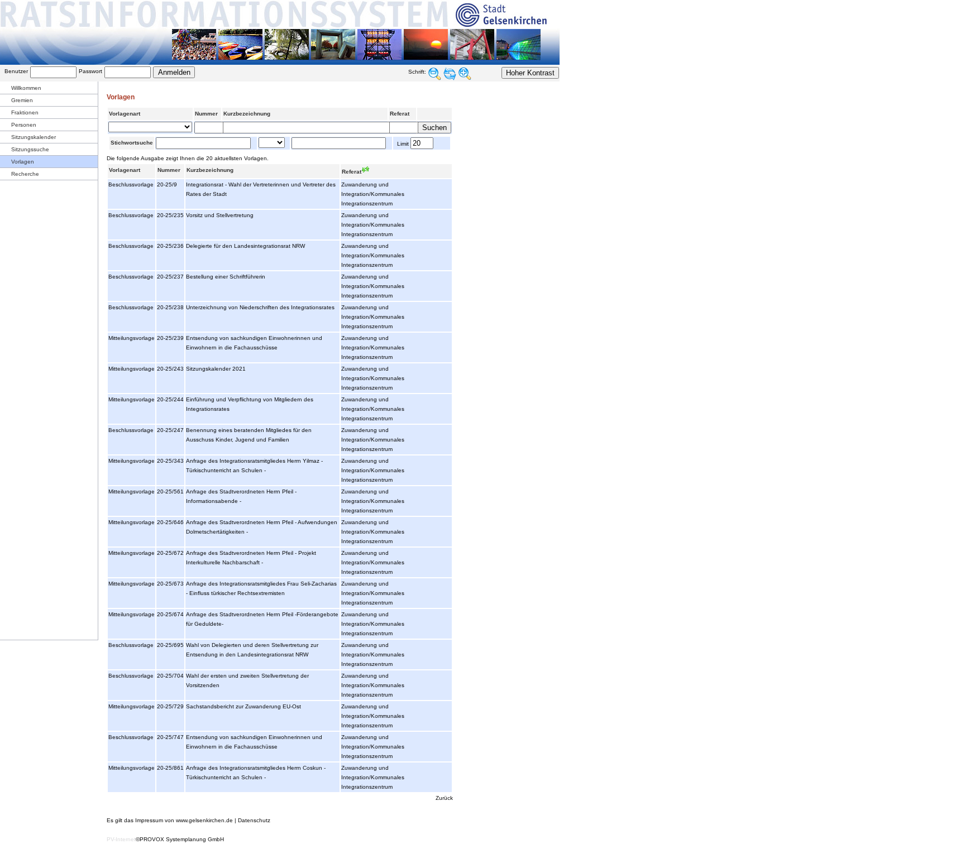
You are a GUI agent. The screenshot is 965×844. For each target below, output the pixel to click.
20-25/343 (170, 461)
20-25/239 (170, 338)
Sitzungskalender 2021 (216, 369)
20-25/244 (170, 399)
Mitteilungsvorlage (131, 338)
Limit (402, 144)
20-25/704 (170, 676)
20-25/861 (170, 768)
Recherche (25, 174)
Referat (399, 114)
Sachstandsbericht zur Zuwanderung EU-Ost (243, 706)
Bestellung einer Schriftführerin (225, 277)
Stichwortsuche (132, 143)
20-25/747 (170, 737)
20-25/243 (170, 369)
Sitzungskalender (33, 137)
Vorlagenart (124, 114)
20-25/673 (170, 584)
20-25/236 (170, 246)
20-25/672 (170, 553)
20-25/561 (170, 491)
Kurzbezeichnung (246, 114)
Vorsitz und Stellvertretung (220, 215)
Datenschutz (254, 820)
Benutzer (16, 71)
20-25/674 (170, 614)
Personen (23, 125)
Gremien (22, 100)
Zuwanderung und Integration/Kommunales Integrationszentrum (372, 194)
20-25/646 (170, 522)
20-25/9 (167, 184)
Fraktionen (25, 112)
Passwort (90, 71)
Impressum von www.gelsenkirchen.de (184, 820)
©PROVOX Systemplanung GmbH (180, 839)
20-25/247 (170, 430)
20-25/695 (170, 645)
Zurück (444, 798)
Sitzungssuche (30, 149)
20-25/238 (170, 307)
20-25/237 (170, 277)
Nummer (206, 114)
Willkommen (26, 88)
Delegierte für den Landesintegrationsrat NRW (245, 246)
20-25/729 (170, 706)
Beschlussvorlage (131, 184)
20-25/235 (170, 215)
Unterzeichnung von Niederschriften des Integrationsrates (260, 307)
